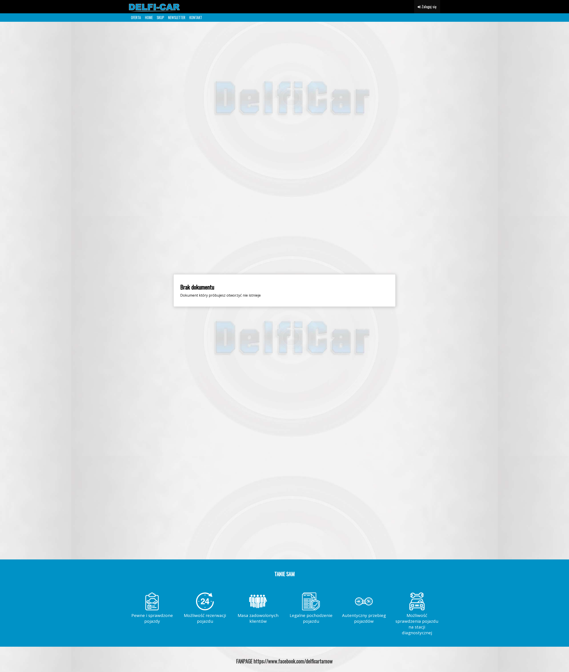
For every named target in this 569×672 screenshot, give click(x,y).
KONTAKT (195, 17)
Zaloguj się (429, 6)
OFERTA (136, 17)
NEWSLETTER (176, 17)
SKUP (160, 17)
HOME (149, 17)
